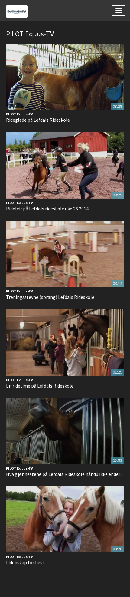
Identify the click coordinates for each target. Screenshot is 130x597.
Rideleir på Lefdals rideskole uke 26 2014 (47, 209)
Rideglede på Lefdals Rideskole (38, 120)
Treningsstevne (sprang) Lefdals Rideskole (50, 297)
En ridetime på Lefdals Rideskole (39, 386)
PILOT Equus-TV (19, 114)
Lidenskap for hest (25, 562)
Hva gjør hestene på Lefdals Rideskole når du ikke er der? (64, 474)
